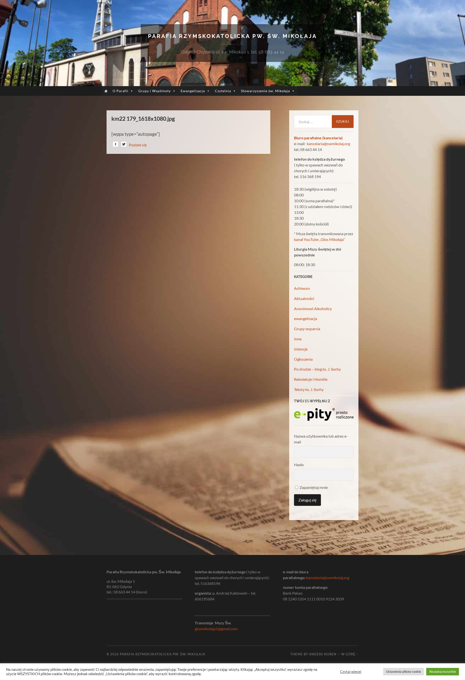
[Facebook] (115, 145)
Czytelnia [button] (223, 91)
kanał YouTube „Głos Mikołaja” (319, 239)
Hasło (299, 464)
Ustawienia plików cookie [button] (403, 671)
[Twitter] (124, 145)
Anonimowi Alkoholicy (313, 308)
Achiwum (302, 288)
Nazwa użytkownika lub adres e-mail (321, 439)
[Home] (106, 91)
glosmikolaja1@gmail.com (216, 628)
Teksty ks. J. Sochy (309, 389)
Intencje (301, 349)
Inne (298, 338)
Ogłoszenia (303, 359)
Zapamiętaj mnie (313, 487)
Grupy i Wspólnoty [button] (154, 91)
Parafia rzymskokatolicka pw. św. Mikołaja (232, 36)
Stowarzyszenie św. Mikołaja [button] (265, 91)
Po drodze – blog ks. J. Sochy (317, 369)
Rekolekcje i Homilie (310, 379)
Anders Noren (322, 654)
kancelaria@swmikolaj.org (328, 143)
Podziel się (138, 144)
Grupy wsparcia (307, 328)
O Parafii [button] (120, 91)
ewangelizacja (305, 318)
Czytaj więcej (350, 672)
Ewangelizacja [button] (193, 91)
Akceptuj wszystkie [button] (442, 671)
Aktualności (304, 298)
